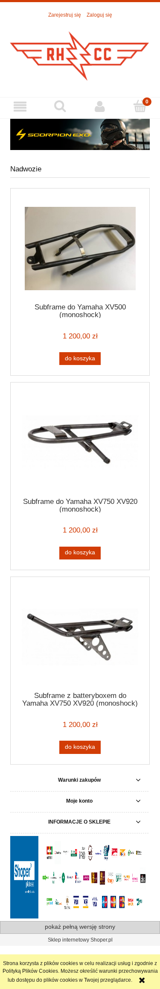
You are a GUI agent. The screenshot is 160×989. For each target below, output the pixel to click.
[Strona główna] (80, 53)
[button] (20, 106)
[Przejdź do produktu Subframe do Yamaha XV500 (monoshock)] (80, 248)
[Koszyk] (140, 106)
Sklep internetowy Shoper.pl (80, 940)
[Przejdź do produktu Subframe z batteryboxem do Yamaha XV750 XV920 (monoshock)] (80, 637)
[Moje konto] (100, 106)
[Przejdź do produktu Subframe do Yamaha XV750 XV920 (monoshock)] (80, 442)
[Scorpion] (80, 134)
